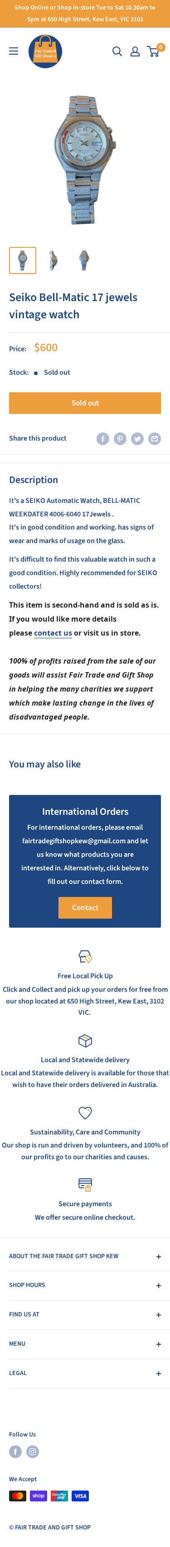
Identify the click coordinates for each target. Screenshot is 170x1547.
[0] (153, 51)
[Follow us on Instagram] (32, 1451)
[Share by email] (154, 439)
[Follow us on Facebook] (15, 1451)
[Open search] (117, 51)
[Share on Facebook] (103, 439)
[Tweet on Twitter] (137, 439)
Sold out (85, 403)
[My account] (135, 51)
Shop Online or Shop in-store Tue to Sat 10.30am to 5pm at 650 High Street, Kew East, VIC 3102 (85, 13)
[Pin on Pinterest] (120, 439)
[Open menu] (13, 51)
